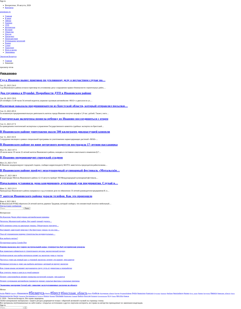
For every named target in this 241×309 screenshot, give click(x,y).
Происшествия (11, 39)
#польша (59, 296)
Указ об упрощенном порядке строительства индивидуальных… (27, 234)
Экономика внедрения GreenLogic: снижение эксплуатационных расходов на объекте (38, 285)
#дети (134, 293)
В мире (8, 18)
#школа (126, 296)
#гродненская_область (107, 293)
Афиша (8, 21)
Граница (8, 23)
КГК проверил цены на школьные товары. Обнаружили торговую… (29, 226)
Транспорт (9, 48)
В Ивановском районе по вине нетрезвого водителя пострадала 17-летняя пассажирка (59, 144)
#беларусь (37, 293)
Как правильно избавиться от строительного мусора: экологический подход (32, 251)
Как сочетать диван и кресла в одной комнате (19, 272)
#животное (141, 293)
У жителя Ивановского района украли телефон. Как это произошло (46, 196)
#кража (186, 293)
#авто (8, 293)
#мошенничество (6, 296)
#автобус (14, 293)
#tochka (2, 293)
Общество (9, 32)
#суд (109, 296)
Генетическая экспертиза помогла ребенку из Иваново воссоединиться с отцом (54, 118)
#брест (55, 293)
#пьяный (74, 296)
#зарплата (150, 293)
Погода (8, 34)
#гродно (117, 293)
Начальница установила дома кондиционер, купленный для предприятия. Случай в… (59, 183)
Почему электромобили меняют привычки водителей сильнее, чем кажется (32, 277)
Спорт (7, 45)
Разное (8, 43)
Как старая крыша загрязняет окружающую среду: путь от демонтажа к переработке (36, 268)
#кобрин (170, 293)
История (8, 30)
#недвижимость (31, 296)
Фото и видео (11, 50)
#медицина (206, 293)
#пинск (46, 296)
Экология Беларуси (8, 56)
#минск (213, 293)
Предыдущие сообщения (10, 206)
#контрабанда (178, 293)
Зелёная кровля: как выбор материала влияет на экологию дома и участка (31, 255)
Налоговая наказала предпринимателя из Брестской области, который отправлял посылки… (64, 106)
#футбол (119, 296)
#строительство (102, 296)
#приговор (68, 296)
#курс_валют (194, 293)
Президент (9, 36)
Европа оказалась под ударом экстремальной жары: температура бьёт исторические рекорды (42, 247)
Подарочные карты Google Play (13, 243)
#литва (200, 293)
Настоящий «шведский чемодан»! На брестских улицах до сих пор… (29, 230)
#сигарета (94, 296)
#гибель (95, 293)
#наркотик (22, 296)
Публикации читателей (15, 41)
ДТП (7, 25)
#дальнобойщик (125, 293)
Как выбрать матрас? (9, 238)
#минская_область (223, 293)
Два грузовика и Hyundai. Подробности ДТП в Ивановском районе (45, 93)
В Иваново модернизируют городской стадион (31, 157)
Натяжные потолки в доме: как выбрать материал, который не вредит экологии (34, 264)
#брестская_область (74, 293)
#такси (114, 296)
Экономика (10, 52)
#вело (90, 293)
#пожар (52, 296)
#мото (233, 293)
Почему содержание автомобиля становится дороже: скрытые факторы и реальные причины (40, 281)
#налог (16, 296)
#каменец (163, 293)
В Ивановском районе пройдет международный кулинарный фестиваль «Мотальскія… (60, 170)
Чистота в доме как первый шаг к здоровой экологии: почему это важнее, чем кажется (37, 260)
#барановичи (22, 293)
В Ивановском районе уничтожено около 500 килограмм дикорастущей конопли (55, 131)
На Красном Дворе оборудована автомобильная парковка (24, 217)
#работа (80, 296)
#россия (87, 296)
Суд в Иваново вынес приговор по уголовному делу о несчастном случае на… (52, 80)
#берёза (47, 293)
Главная (8, 16)
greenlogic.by (5, 12)
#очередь (40, 296)
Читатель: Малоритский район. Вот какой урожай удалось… (26, 221)
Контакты (9, 8)
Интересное (10, 27)
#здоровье (157, 293)
